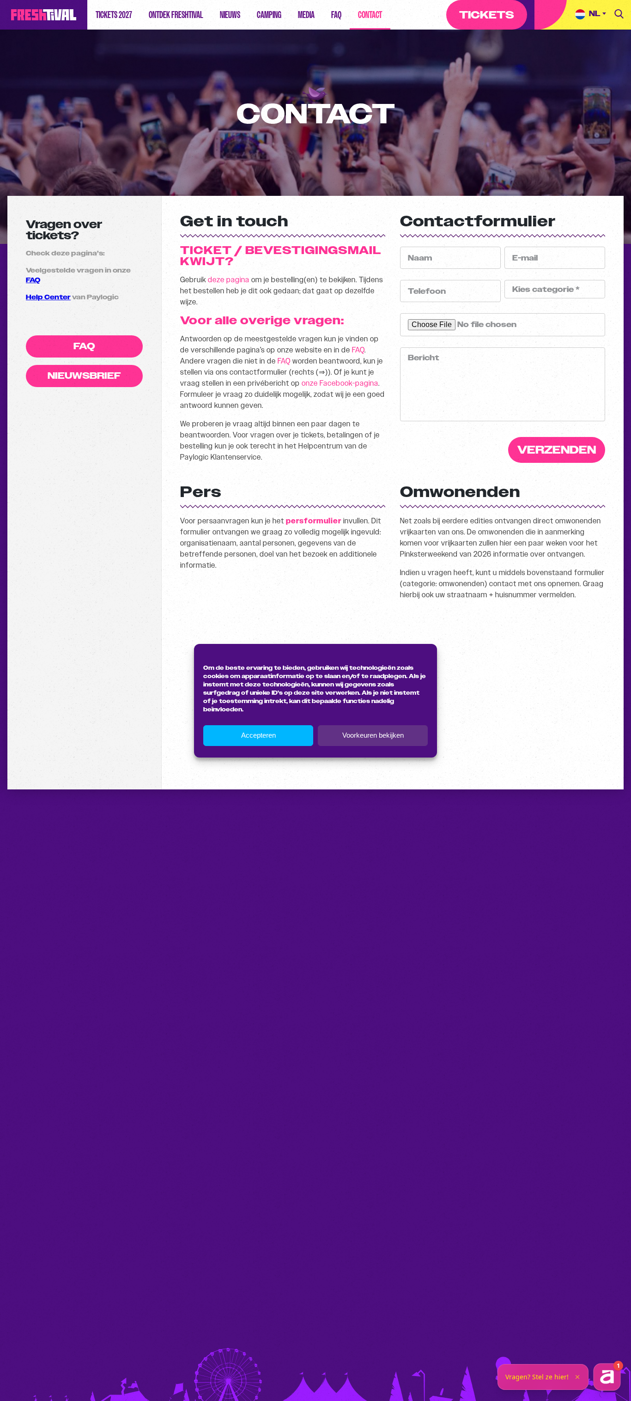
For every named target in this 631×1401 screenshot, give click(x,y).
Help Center (48, 297)
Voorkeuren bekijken (373, 735)
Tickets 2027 (114, 14)
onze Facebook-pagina (340, 383)
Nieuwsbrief (84, 376)
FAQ (336, 14)
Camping (269, 14)
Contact (370, 14)
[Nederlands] (590, 14)
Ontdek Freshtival (176, 14)
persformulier (313, 520)
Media (306, 14)
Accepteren (258, 735)
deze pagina (228, 279)
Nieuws (230, 14)
